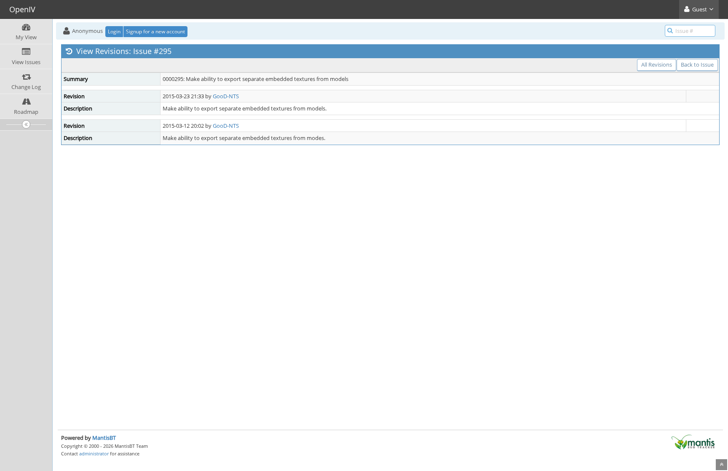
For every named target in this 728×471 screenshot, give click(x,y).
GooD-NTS (226, 96)
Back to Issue (697, 64)
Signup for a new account (155, 31)
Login (114, 31)
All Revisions (656, 64)
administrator (94, 453)
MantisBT (104, 437)
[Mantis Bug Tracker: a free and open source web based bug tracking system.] (693, 441)
